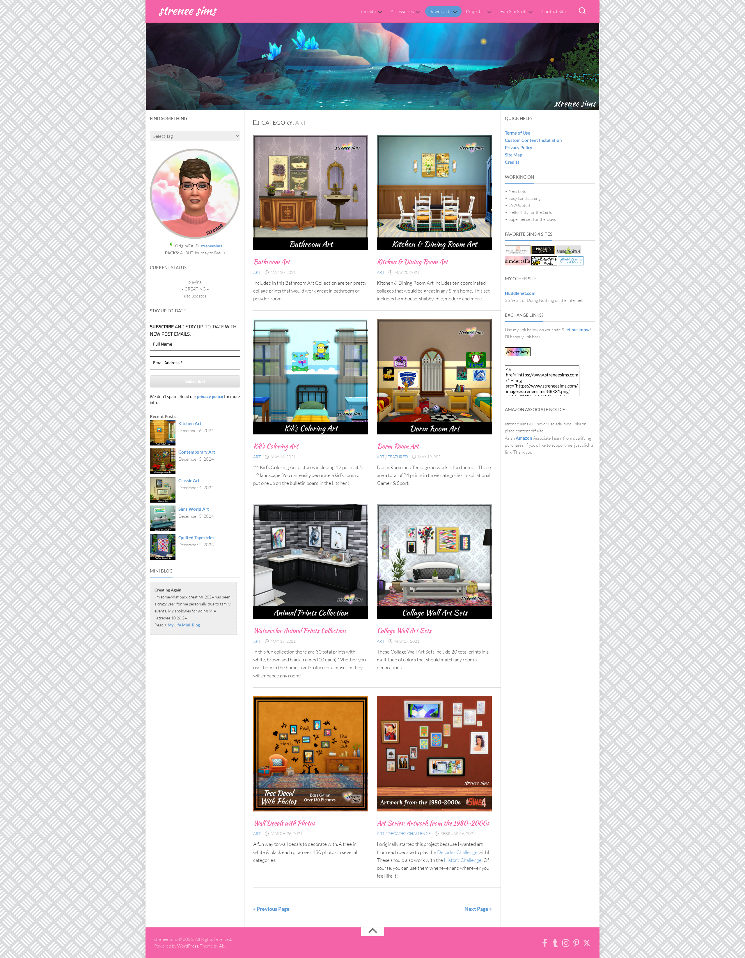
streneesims (211, 245)
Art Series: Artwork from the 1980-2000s (433, 823)
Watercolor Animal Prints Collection (299, 630)
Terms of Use (517, 132)
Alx (222, 946)
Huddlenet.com (520, 293)
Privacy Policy (518, 147)
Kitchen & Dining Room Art (412, 261)
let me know (577, 329)
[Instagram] (566, 943)
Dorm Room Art (398, 446)
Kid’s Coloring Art (275, 446)
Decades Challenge (409, 833)
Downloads (439, 11)
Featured (398, 456)
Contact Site (553, 11)
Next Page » (478, 909)
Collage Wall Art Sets (404, 630)
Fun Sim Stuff (513, 11)
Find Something (168, 118)
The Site (368, 11)
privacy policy (210, 396)
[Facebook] (545, 943)
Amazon (524, 438)
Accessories (402, 11)
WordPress (187, 946)
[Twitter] (587, 943)
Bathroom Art (271, 261)
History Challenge (463, 860)
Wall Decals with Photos (284, 823)
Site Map (513, 154)
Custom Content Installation (533, 140)
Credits (512, 162)
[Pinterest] (576, 943)
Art (257, 272)
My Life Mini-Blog (184, 624)
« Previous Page (271, 909)
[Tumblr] (555, 943)
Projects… (476, 11)
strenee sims (187, 10)
